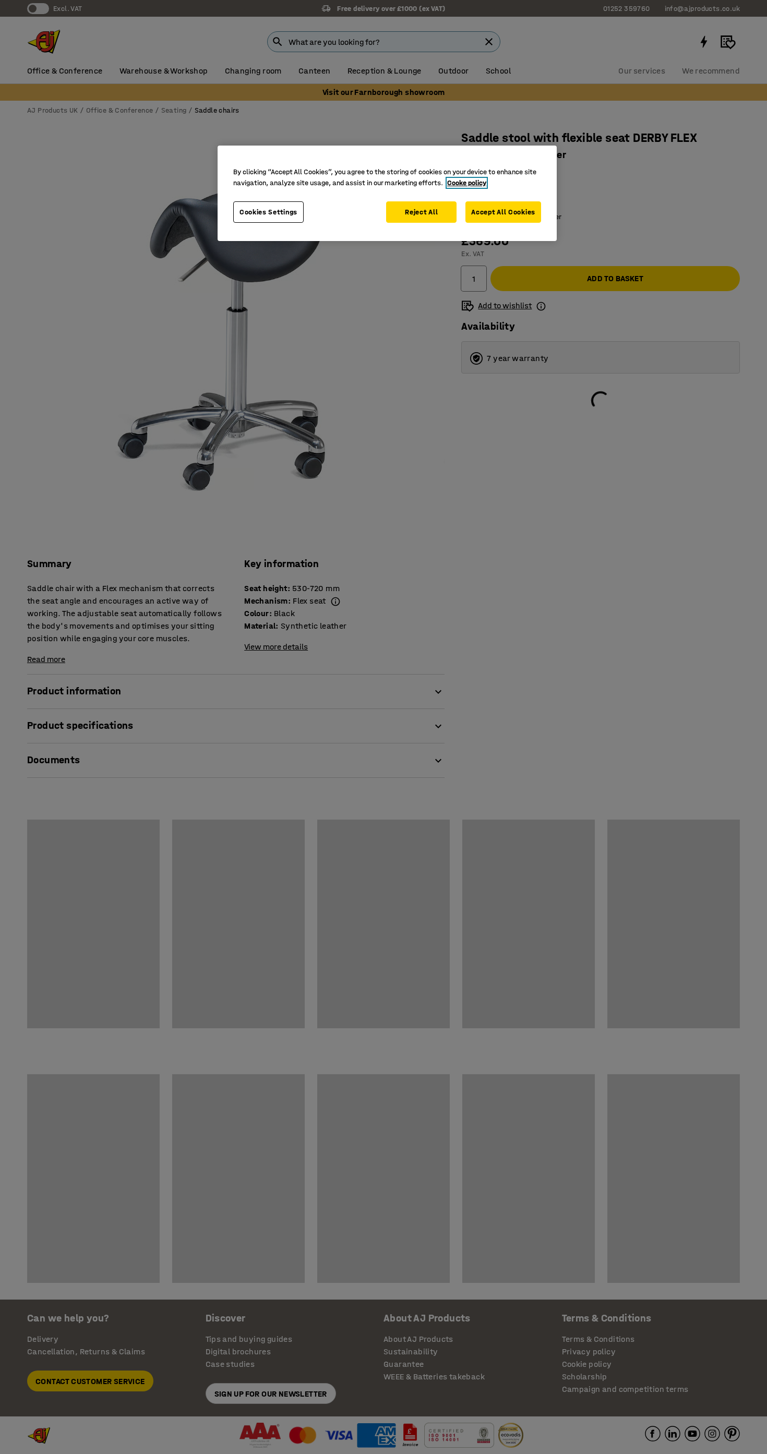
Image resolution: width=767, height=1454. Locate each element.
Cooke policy (466, 182)
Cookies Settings (268, 212)
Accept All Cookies (503, 212)
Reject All (421, 212)
